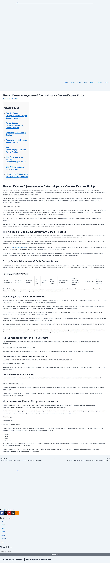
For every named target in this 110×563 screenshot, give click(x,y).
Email (1, 549)
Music (72, 82)
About (79, 82)
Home (66, 82)
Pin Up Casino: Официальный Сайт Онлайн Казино (15, 125)
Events (92, 82)
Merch (85, 82)
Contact (99, 82)
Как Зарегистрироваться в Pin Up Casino (16, 149)
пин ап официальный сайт (20, 247)
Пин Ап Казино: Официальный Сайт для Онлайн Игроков (16, 115)
